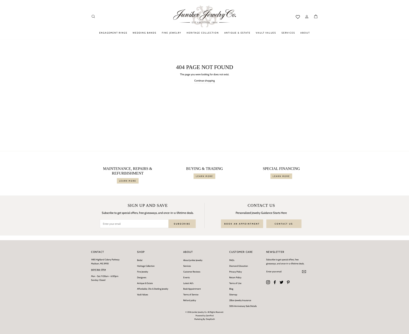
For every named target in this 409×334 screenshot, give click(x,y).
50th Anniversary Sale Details (243, 306)
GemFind (210, 315)
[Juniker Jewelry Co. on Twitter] (281, 282)
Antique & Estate (145, 283)
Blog (231, 288)
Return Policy (235, 277)
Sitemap (233, 294)
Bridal (139, 260)
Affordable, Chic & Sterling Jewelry (152, 288)
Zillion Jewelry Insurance (240, 300)
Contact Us (284, 223)
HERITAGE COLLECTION (203, 32)
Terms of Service (190, 294)
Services (187, 266)
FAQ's (231, 260)
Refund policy (189, 300)
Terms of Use (235, 283)
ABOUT (305, 32)
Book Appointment (192, 288)
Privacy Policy (235, 271)
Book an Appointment (242, 223)
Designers (141, 277)
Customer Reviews (191, 271)
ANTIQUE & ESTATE (237, 32)
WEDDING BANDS (144, 32)
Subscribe (182, 223)
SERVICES (288, 32)
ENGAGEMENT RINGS (113, 32)
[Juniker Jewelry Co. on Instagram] (268, 282)
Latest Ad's (188, 283)
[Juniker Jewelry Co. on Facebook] (275, 282)
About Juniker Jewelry (192, 260)
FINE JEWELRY (171, 32)
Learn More (127, 181)
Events (186, 277)
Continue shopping (204, 80)
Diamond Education (238, 266)
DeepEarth (210, 319)
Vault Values (142, 294)
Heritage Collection (146, 266)
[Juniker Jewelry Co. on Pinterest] (288, 282)
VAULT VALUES (266, 32)
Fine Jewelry (142, 271)
